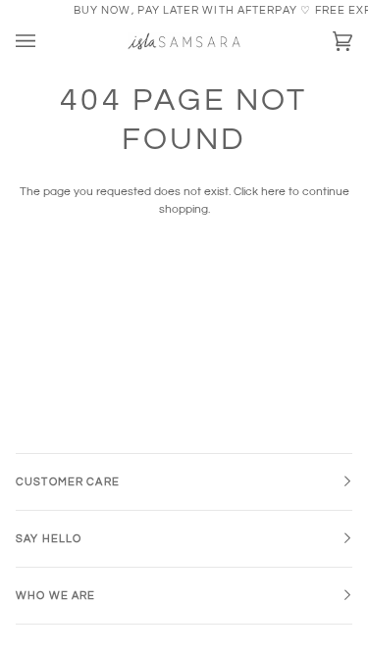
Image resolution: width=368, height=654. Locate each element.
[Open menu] (45, 41)
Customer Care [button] (68, 482)
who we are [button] (55, 595)
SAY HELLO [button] (48, 538)
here (273, 191)
